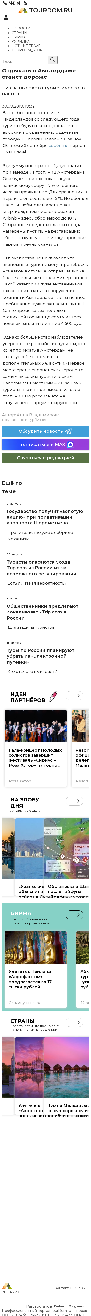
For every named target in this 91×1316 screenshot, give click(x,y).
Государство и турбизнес (24, 420)
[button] (70, 695)
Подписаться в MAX (41, 444)
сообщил (59, 145)
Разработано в (55, 1306)
